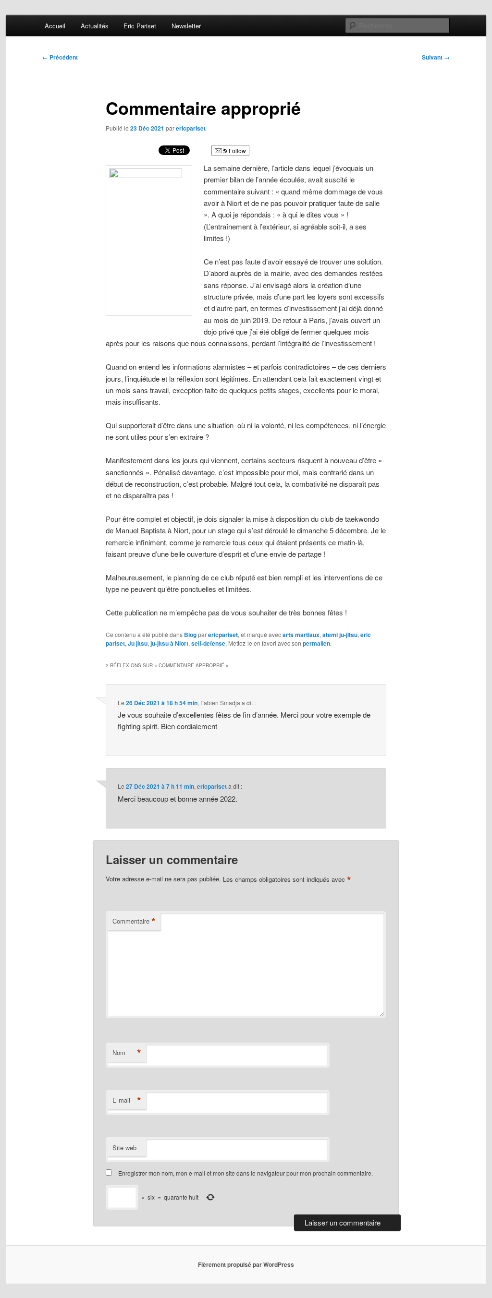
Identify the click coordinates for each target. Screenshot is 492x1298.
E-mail (126, 1100)
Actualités (95, 25)
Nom (126, 1052)
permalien (316, 643)
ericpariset (191, 128)
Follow (236, 150)
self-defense (208, 643)
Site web (124, 1147)
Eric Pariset (139, 25)
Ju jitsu (138, 643)
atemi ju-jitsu (339, 634)
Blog (190, 634)
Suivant (436, 57)
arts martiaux (301, 634)
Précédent (60, 57)
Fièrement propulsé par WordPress (246, 1264)
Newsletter (186, 25)
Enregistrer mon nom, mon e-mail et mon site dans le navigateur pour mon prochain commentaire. (245, 1173)
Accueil (55, 25)
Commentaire (134, 921)
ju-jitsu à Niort (169, 643)
